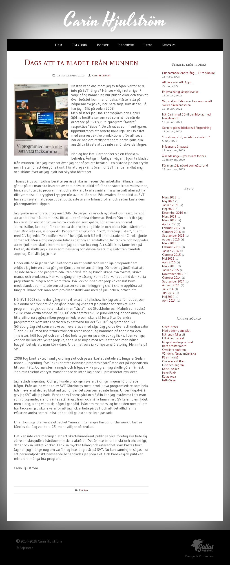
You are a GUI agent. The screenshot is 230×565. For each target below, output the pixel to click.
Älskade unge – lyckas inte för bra (184, 156)
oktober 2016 (171, 232)
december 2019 (172, 213)
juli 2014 (168, 289)
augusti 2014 (171, 285)
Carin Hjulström (101, 75)
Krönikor (126, 45)
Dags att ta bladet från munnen (81, 62)
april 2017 (169, 224)
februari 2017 (171, 228)
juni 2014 (168, 293)
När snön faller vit (173, 334)
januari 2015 (170, 270)
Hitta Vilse (169, 380)
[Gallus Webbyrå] (202, 546)
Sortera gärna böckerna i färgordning (186, 128)
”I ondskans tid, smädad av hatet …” (186, 137)
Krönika (83, 490)
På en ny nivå (170, 357)
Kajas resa (169, 376)
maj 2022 (168, 201)
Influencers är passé (175, 147)
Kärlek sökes (170, 369)
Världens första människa (179, 354)
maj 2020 (168, 209)
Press (148, 45)
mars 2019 (169, 216)
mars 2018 (169, 220)
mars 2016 (169, 243)
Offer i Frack (170, 327)
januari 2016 (170, 251)
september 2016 (173, 236)
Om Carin (79, 45)
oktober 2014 (171, 278)
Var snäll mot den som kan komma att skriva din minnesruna (187, 103)
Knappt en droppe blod (177, 342)
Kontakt (168, 45)
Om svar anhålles (173, 361)
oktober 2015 (171, 255)
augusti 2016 (171, 239)
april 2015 (169, 262)
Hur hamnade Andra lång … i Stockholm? (188, 73)
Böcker (103, 45)
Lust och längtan (173, 365)
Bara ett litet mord (174, 346)
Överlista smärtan (174, 350)
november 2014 (172, 274)
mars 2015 (169, 266)
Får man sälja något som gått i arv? (185, 165)
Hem (58, 45)
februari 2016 (171, 247)
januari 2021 (170, 205)
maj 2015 (168, 258)
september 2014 (173, 281)
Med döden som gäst (176, 331)
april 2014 (169, 301)
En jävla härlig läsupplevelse (180, 92)
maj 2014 (168, 297)
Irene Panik (169, 373)
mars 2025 (169, 197)
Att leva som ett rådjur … (178, 82)
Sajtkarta (26, 548)
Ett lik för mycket (173, 338)
